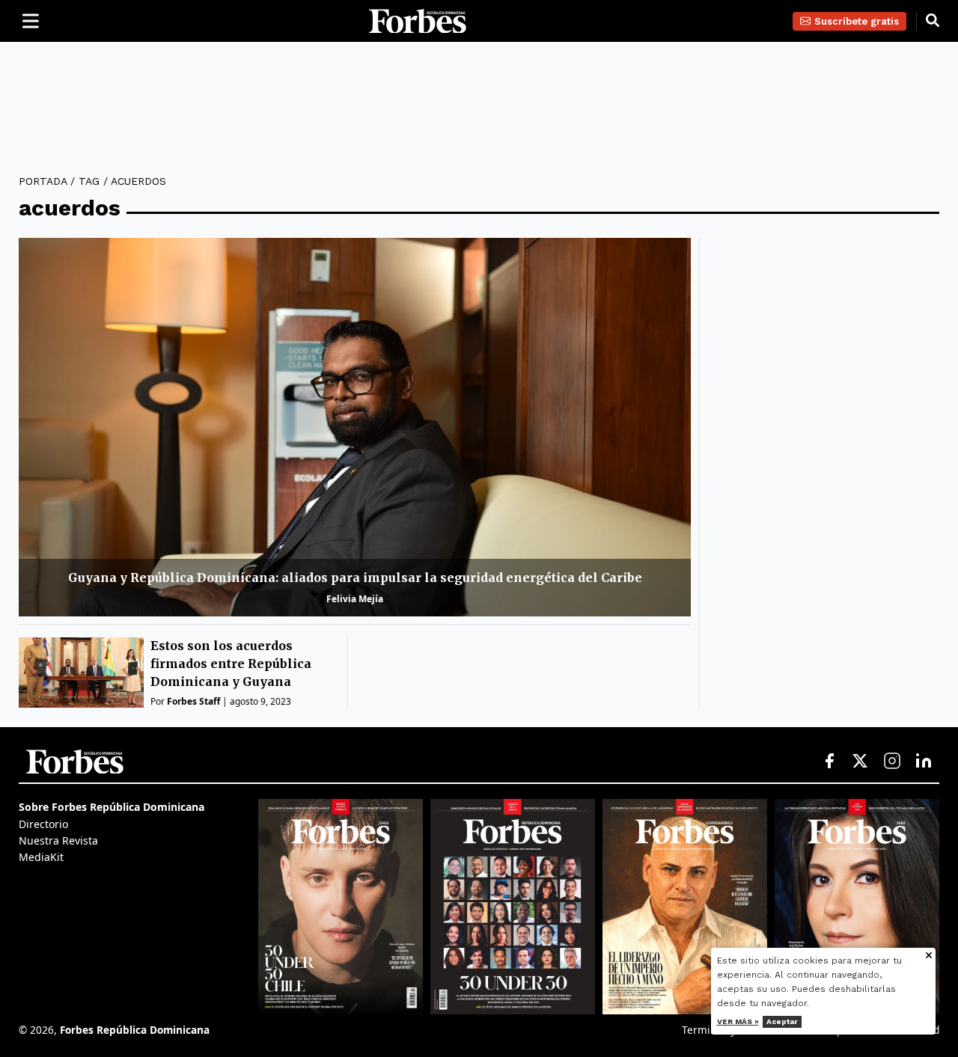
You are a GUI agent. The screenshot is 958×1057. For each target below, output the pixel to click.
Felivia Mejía (354, 598)
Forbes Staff (193, 701)
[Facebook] (829, 761)
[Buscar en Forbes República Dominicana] (932, 20)
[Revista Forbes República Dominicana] (512, 906)
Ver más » (738, 1021)
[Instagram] (892, 761)
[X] (861, 761)
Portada (43, 181)
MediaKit (41, 857)
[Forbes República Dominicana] (417, 21)
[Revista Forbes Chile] (340, 906)
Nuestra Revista (58, 840)
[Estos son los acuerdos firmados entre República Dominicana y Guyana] (81, 672)
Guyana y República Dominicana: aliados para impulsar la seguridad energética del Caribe (355, 577)
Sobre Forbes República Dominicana (111, 807)
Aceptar (782, 1021)
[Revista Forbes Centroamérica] (684, 906)
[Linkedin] (924, 761)
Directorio (43, 824)
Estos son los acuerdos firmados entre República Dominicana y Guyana (230, 663)
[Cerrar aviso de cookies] (929, 956)
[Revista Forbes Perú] (857, 906)
